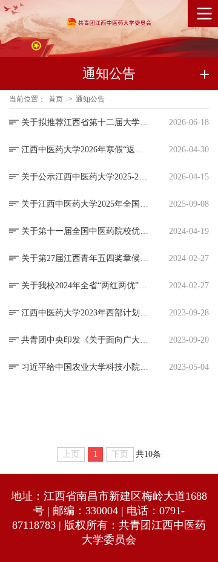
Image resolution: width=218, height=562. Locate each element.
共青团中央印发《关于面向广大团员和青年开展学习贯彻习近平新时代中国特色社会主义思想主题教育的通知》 (84, 339)
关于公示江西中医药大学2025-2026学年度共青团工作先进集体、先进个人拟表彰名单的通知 (84, 176)
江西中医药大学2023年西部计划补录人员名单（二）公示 (84, 312)
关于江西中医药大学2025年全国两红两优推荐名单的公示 (84, 203)
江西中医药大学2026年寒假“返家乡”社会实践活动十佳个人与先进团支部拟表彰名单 (84, 149)
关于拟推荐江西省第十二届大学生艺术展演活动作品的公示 (84, 122)
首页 (55, 99)
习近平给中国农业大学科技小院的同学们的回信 (84, 367)
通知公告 (90, 99)
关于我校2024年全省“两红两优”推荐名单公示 (84, 285)
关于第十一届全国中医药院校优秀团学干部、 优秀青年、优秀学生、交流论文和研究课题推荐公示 (84, 231)
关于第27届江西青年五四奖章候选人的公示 (84, 258)
